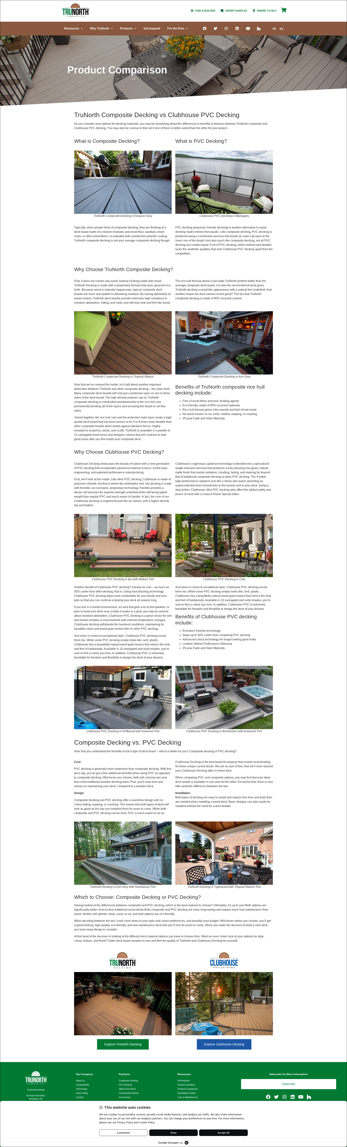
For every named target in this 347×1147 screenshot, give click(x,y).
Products (126, 28)
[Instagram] (226, 28)
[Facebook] (204, 28)
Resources (71, 28)
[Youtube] (248, 28)
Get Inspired (151, 28)
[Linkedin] (237, 28)
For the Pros (175, 28)
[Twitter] (215, 28)
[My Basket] (283, 12)
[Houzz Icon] (259, 28)
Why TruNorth (99, 28)
